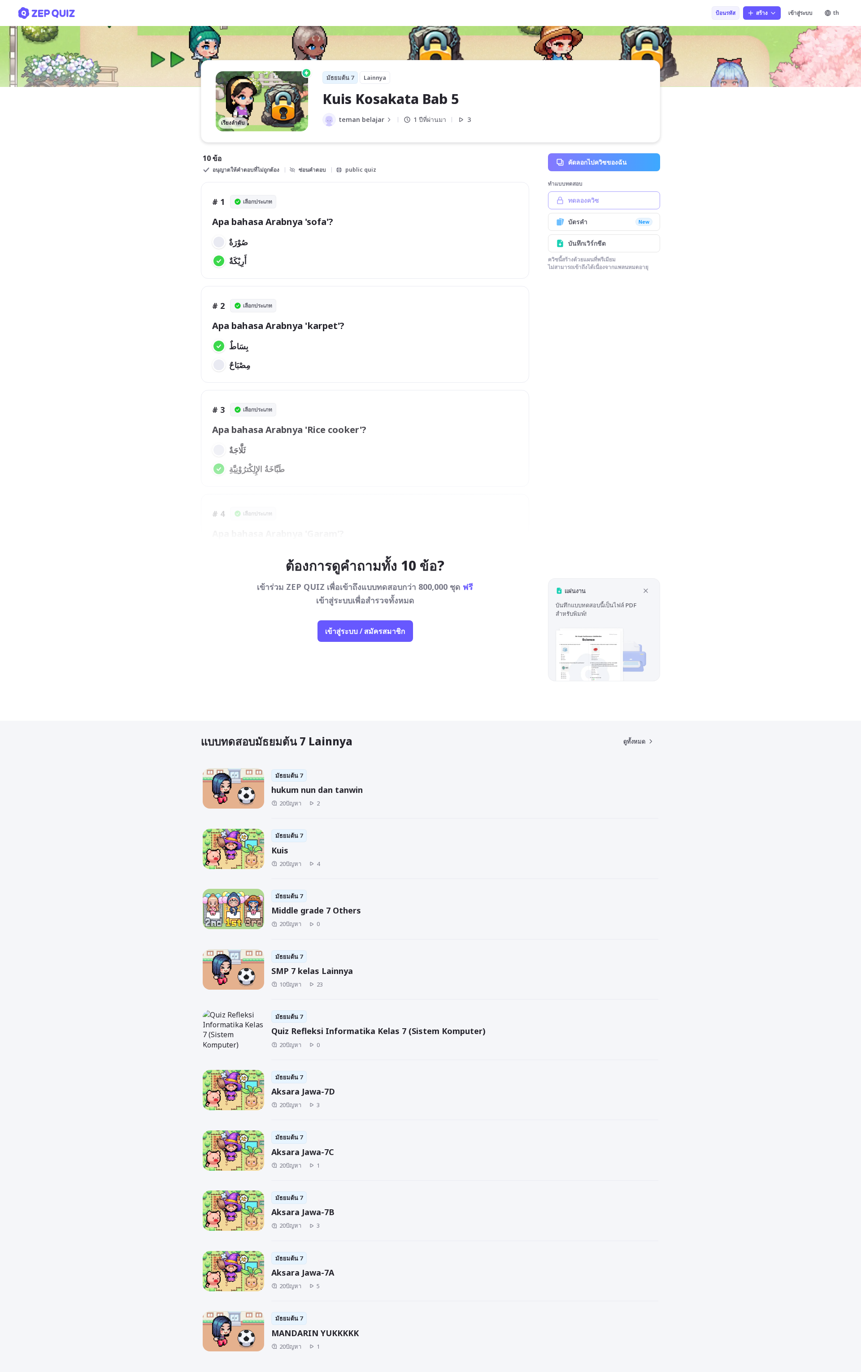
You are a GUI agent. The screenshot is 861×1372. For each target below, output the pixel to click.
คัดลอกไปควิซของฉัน (597, 162)
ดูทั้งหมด (634, 741)
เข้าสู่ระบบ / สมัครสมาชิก (365, 631)
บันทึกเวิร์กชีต (587, 243)
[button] (604, 629)
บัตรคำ (608, 221)
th (836, 13)
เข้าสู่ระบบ (800, 13)
